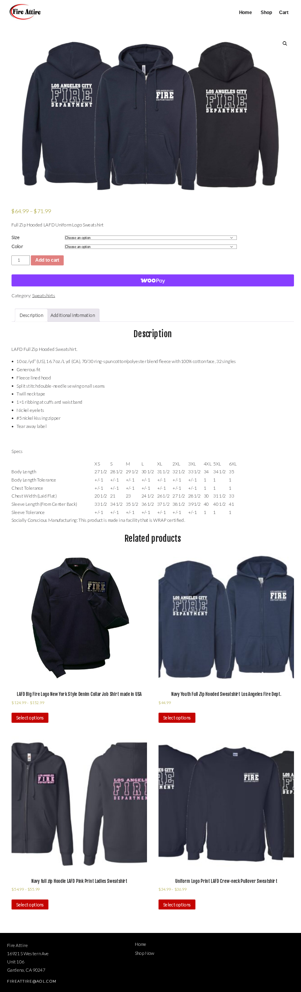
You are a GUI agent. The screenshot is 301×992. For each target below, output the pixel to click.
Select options (30, 718)
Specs (17, 451)
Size (15, 237)
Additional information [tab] (72, 315)
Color (17, 246)
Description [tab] (31, 315)
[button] (285, 43)
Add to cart (47, 260)
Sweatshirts (43, 295)
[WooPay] (152, 281)
